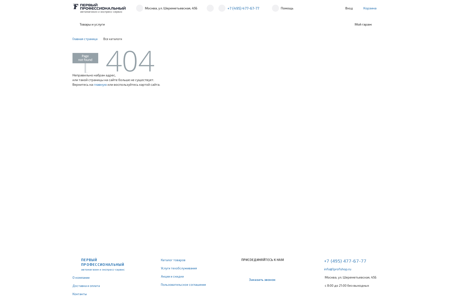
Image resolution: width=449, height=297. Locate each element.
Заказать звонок (262, 280)
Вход (349, 8)
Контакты (79, 294)
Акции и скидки (172, 276)
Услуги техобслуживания (179, 268)
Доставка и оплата (86, 286)
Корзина (370, 8)
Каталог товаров (173, 260)
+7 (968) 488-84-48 (210, 8)
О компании (81, 277)
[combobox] (148, 24)
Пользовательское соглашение (183, 284)
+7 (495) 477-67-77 (243, 8)
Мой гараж (363, 24)
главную (100, 84)
